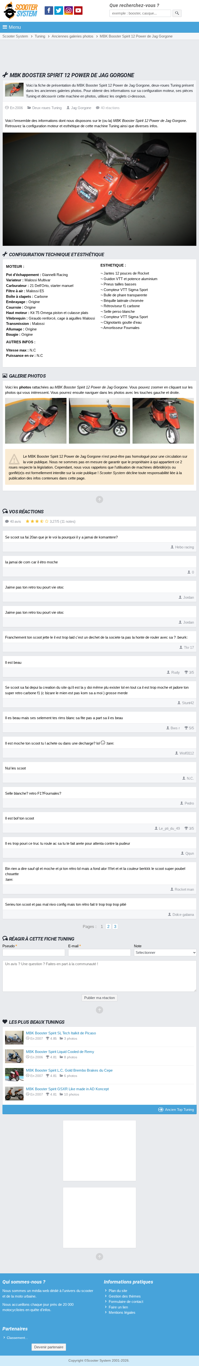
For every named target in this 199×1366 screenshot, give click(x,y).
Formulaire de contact (126, 1301)
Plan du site (118, 1291)
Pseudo (9, 946)
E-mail (74, 946)
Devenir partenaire (48, 1347)
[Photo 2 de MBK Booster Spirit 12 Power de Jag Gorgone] (100, 442)
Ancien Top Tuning (179, 1109)
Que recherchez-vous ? (134, 5)
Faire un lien (118, 1307)
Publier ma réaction (99, 998)
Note (137, 946)
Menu (15, 27)
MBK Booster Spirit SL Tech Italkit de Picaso (61, 1033)
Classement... (17, 1338)
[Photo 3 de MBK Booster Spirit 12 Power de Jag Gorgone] (163, 442)
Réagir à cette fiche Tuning (41, 939)
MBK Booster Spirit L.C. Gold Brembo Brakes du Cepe (69, 1070)
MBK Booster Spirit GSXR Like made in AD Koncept (67, 1089)
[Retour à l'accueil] (22, 11)
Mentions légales (122, 1312)
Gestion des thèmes (125, 1296)
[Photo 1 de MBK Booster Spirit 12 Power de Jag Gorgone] (36, 442)
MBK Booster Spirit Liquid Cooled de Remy (60, 1052)
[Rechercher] (177, 13)
